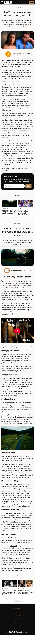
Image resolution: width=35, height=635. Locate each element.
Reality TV (17, 7)
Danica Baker (16, 54)
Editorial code (17, 612)
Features (17, 223)
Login (32, 2)
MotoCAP (13, 546)
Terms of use (17, 615)
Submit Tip (17, 627)
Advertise (17, 622)
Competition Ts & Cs (17, 609)
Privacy (17, 618)
